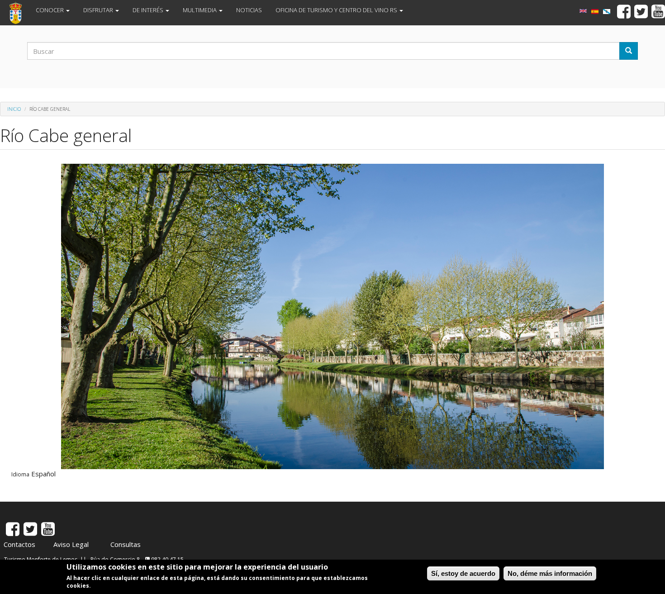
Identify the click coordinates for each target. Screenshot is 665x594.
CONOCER (50, 10)
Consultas (125, 544)
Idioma (20, 474)
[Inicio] (19, 12)
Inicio (14, 109)
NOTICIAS (249, 10)
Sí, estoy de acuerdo (463, 573)
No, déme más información (550, 573)
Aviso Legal (71, 544)
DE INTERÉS (149, 10)
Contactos (19, 544)
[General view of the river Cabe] (583, 11)
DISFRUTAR (98, 10)
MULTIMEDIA (200, 10)
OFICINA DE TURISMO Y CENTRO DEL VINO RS (337, 10)
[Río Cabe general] (594, 11)
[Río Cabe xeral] (606, 11)
